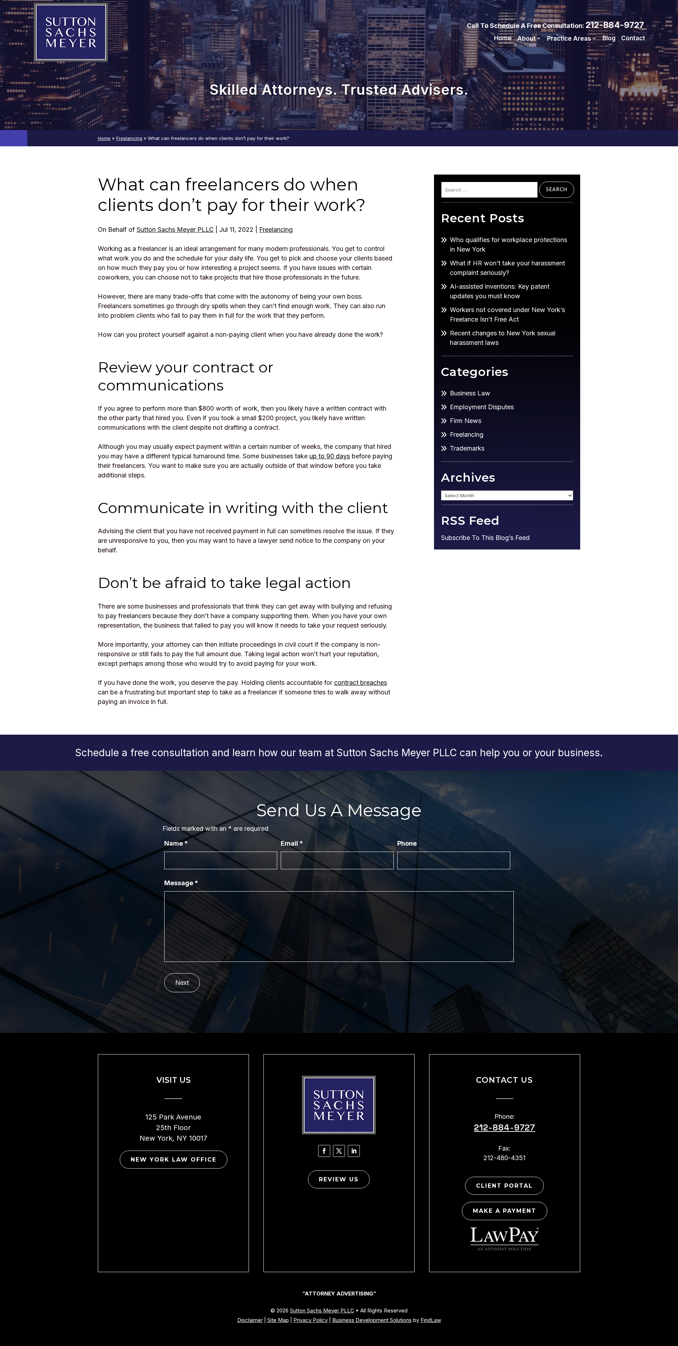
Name (176, 843)
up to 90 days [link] (329, 456)
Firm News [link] (465, 420)
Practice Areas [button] (569, 39)
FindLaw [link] (431, 1320)
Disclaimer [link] (250, 1320)
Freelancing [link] (276, 229)
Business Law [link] (470, 393)
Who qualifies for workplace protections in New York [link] (508, 244)
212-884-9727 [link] (614, 25)
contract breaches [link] (360, 682)
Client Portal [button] (504, 1185)
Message (181, 883)
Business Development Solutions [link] (372, 1320)
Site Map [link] (278, 1320)
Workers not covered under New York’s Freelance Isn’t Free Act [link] (507, 314)
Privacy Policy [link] (310, 1320)
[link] (71, 32)
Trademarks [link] (467, 448)
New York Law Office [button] (173, 1159)
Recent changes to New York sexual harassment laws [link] (502, 337)
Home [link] (503, 39)
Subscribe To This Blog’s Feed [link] (485, 537)
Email (292, 843)
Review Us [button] (339, 1179)
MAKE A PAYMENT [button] (504, 1210)
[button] (324, 1151)
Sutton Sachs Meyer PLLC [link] (175, 229)
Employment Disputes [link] (482, 407)
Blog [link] (608, 39)
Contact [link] (633, 39)
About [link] (526, 39)
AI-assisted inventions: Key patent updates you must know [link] (499, 291)
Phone (407, 843)
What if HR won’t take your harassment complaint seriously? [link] (507, 267)
